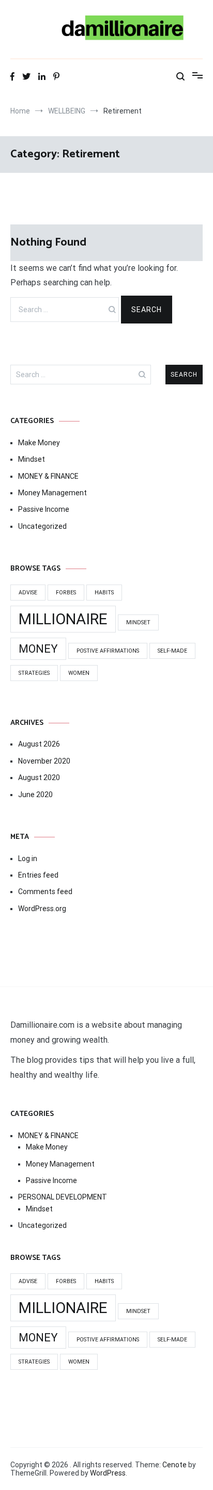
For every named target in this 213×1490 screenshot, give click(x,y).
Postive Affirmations (108, 650)
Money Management (52, 493)
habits (104, 592)
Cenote (174, 1465)
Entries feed (38, 875)
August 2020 (39, 777)
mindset (138, 622)
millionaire (63, 619)
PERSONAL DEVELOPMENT (62, 1197)
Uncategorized (42, 526)
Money (38, 648)
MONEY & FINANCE (48, 476)
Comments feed (45, 891)
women (78, 673)
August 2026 (39, 744)
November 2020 (44, 761)
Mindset (31, 459)
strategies (34, 673)
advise (28, 592)
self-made (172, 650)
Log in (27, 858)
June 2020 (35, 794)
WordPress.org (42, 908)
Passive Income (43, 509)
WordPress (108, 1473)
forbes (66, 592)
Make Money (39, 443)
